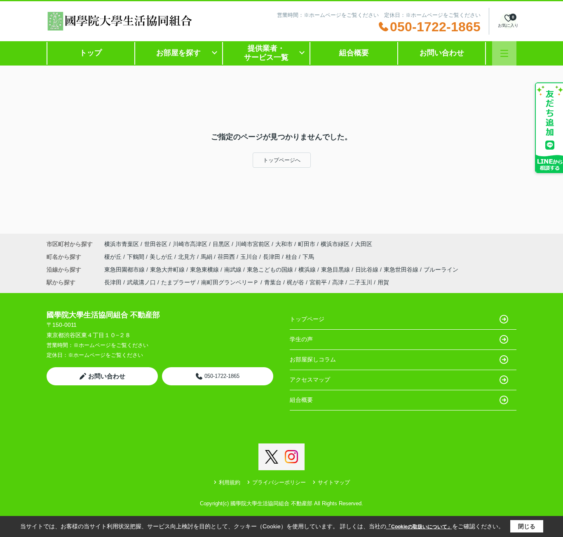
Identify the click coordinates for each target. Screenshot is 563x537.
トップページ (307, 319)
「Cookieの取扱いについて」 (419, 527)
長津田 (272, 256)
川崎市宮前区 (252, 244)
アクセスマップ (310, 379)
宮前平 (318, 282)
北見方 (187, 256)
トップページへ (281, 160)
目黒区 (221, 244)
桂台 (292, 256)
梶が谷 (295, 282)
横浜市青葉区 (121, 244)
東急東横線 (205, 269)
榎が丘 (113, 256)
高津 (338, 282)
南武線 (233, 269)
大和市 (284, 244)
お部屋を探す (178, 53)
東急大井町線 (168, 269)
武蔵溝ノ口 (141, 282)
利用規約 (229, 482)
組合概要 (354, 53)
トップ (91, 53)
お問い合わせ (442, 53)
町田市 (306, 244)
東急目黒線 (336, 269)
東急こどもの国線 (271, 269)
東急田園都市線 (125, 269)
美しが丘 (162, 256)
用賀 (383, 282)
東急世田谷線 (402, 269)
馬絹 (207, 256)
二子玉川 (360, 282)
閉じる (526, 526)
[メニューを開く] (504, 53)
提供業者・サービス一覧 (266, 52)
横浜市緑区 (335, 244)
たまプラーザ (178, 282)
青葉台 (273, 282)
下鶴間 (136, 256)
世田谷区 (155, 244)
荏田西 (227, 256)
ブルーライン (441, 269)
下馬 (308, 256)
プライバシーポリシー (279, 482)
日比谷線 (367, 269)
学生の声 (301, 339)
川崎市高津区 (190, 244)
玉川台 (249, 256)
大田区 (363, 244)
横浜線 (307, 269)
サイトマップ (334, 482)
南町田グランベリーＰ (230, 282)
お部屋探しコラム (313, 359)
